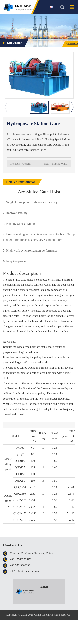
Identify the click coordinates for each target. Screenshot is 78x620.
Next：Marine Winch (56, 163)
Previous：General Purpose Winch (20, 164)
